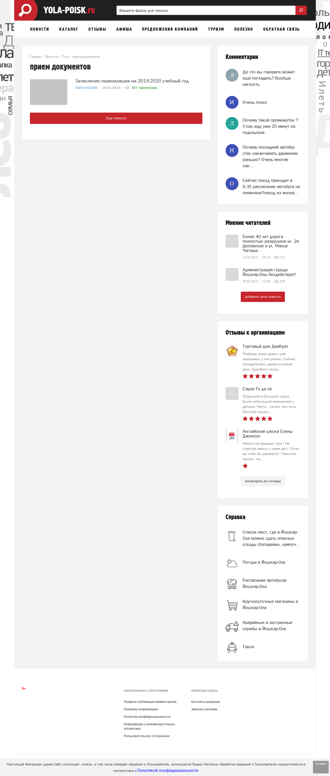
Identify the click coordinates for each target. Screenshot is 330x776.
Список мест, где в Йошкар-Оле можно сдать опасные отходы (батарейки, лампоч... (271, 538)
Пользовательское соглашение (147, 736)
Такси (248, 646)
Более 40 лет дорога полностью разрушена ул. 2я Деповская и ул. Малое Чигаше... (271, 243)
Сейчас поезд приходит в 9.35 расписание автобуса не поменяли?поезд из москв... (271, 187)
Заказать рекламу (204, 709)
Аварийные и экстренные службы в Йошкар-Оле (267, 625)
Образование (87, 88)
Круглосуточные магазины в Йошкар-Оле (270, 604)
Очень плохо (255, 102)
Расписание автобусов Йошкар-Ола (264, 583)
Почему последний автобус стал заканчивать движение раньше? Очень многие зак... (270, 156)
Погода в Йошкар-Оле (264, 562)
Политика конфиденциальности (147, 717)
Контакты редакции (205, 702)
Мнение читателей (248, 223)
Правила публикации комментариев (150, 702)
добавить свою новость (263, 297)
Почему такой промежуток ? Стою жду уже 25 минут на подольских (270, 126)
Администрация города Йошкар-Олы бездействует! (269, 272)
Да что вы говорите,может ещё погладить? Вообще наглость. (269, 78)
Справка (235, 517)
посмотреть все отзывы (263, 481)
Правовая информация (141, 709)
